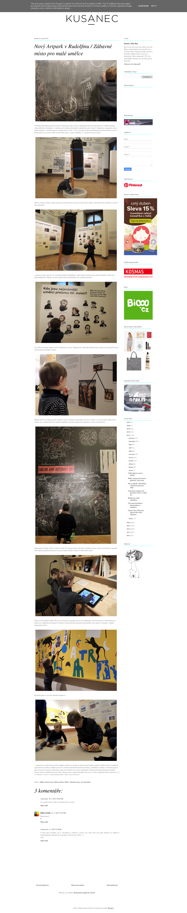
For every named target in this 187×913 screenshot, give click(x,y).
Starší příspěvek (112, 885)
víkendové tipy (74, 782)
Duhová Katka (45, 813)
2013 (129, 532)
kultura (61, 782)
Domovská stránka (77, 885)
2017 (129, 435)
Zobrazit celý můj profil (132, 64)
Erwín (47, 782)
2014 (129, 529)
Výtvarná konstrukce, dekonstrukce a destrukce (135, 505)
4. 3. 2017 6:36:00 (55, 829)
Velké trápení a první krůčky (135, 474)
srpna (131, 451)
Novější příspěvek (42, 885)
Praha (67, 782)
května (131, 460)
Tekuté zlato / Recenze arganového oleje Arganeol (136, 512)
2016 (129, 522)
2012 (129, 535)
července (132, 454)
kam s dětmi (54, 782)
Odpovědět (44, 805)
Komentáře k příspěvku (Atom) (84, 892)
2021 (129, 422)
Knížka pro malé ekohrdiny (133, 499)
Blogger (110, 908)
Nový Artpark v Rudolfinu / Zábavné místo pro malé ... (137, 485)
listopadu (132, 441)
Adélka (41, 782)
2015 (129, 526)
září (130, 448)
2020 (129, 425)
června (131, 457)
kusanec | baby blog (131, 43)
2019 (129, 429)
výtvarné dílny (86, 782)
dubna (131, 464)
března (131, 467)
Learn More (143, 6)
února (131, 470)
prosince (132, 438)
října (130, 444)
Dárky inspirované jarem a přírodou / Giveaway (137, 479)
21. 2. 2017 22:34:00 (59, 813)
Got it (154, 6)
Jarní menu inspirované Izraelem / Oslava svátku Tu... (137, 493)
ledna (131, 518)
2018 (129, 432)
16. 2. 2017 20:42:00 (56, 799)
